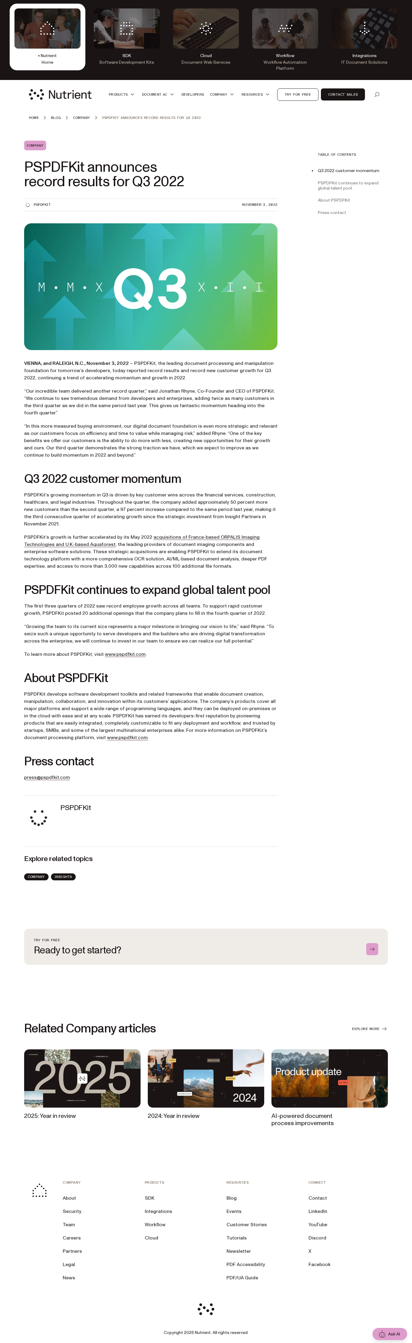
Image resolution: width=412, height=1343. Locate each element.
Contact (318, 1198)
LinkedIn (318, 1211)
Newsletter (239, 1251)
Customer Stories (247, 1224)
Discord (317, 1238)
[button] (122, 94)
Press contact (332, 212)
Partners (72, 1251)
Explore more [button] (365, 1029)
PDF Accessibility (246, 1264)
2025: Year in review (50, 1116)
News (69, 1277)
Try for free (298, 94)
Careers (72, 1238)
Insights (63, 877)
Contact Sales (343, 94)
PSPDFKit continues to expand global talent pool (348, 185)
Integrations (158, 1211)
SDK (149, 1198)
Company (36, 877)
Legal (69, 1264)
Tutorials (237, 1238)
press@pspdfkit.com (47, 777)
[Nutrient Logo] (60, 94)
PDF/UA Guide (242, 1277)
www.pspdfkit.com (125, 654)
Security (72, 1211)
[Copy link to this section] (16, 479)
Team (69, 1224)
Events (234, 1211)
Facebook (320, 1264)
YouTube (318, 1224)
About (69, 1198)
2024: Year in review (174, 1116)
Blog (232, 1198)
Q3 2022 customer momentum (348, 171)
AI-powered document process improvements (302, 1120)
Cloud (151, 1238)
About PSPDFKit (334, 200)
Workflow (155, 1224)
